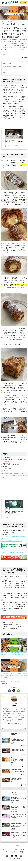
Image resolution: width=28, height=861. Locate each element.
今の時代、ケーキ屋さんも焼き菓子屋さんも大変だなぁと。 (13, 67)
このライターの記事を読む (13, 723)
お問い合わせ (14, 852)
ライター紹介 (14, 849)
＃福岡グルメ (5, 683)
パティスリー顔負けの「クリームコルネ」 (11, 69)
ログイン (13, 851)
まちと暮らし (14, 811)
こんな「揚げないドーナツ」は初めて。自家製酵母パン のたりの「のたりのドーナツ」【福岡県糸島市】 (14, 675)
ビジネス (13, 802)
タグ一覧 (22, 849)
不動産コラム (23, 852)
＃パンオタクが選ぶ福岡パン (14, 681)
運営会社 (22, 851)
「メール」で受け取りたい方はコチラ (11, 553)
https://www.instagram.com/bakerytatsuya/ (11, 473)
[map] (6, 461)
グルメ (3, 54)
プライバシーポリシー (6, 852)
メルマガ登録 (24, 2)
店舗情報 (4, 72)
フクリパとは (4, 851)
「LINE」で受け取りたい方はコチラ (10, 541)
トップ (2, 849)
